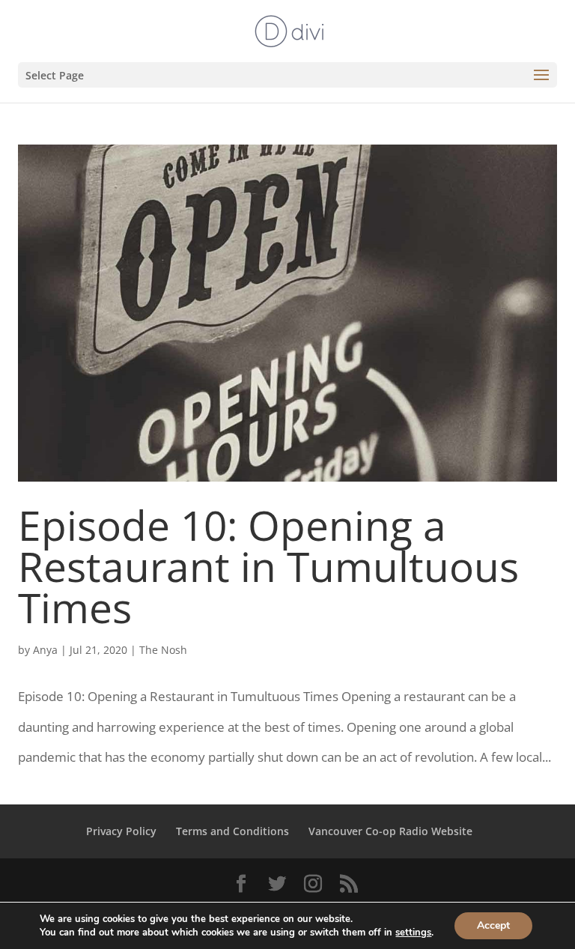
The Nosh (163, 650)
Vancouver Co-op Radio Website (390, 831)
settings (413, 932)
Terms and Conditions (232, 831)
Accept (493, 925)
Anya (45, 650)
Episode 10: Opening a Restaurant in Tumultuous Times (268, 566)
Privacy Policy (121, 831)
